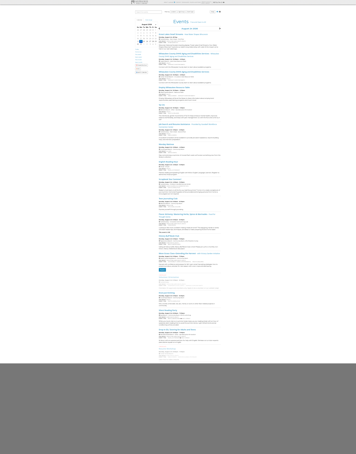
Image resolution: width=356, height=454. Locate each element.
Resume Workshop (167, 348)
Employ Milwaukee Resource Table (174, 87)
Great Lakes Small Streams (183, 34)
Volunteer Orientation (169, 277)
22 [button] (156, 38)
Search (208, 3)
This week (138, 54)
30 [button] (150, 30)
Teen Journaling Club (168, 198)
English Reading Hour (168, 161)
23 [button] (138, 41)
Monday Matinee (166, 144)
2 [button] (137, 33)
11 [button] (143, 36)
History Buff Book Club (169, 236)
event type (190, 11)
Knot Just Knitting (167, 292)
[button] (217, 11)
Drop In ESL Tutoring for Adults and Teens (177, 329)
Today (212, 11)
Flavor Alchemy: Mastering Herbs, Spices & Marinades (187, 215)
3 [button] (140, 33)
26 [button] (138, 30)
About (166, 2)
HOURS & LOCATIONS (195, 2)
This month (138, 59)
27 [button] (141, 30)
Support (171, 2)
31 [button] (153, 30)
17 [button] (141, 38)
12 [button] (147, 36)
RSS (138, 69)
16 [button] (138, 38)
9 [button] (137, 36)
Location (173, 11)
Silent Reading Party (168, 310)
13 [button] (150, 36)
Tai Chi (162, 105)
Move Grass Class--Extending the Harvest (189, 253)
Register (162, 270)
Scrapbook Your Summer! (170, 179)
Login (203, 3)
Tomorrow (138, 52)
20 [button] (150, 38)
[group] (146, 34)
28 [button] (144, 30)
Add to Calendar (142, 72)
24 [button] (141, 41)
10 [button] (141, 36)
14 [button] (153, 36)
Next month (138, 62)
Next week (138, 57)
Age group (181, 11)
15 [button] (155, 36)
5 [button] (155, 44)
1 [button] (155, 30)
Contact (178, 2)
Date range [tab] (148, 20)
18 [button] (144, 38)
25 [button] (144, 41)
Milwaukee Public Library (139, 2)
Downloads (185, 2)
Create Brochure (142, 65)
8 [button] (155, 33)
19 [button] (147, 38)
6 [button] (150, 33)
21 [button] (153, 38)
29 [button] (147, 30)
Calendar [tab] (139, 20)
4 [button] (143, 33)
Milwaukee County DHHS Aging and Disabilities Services (189, 54)
